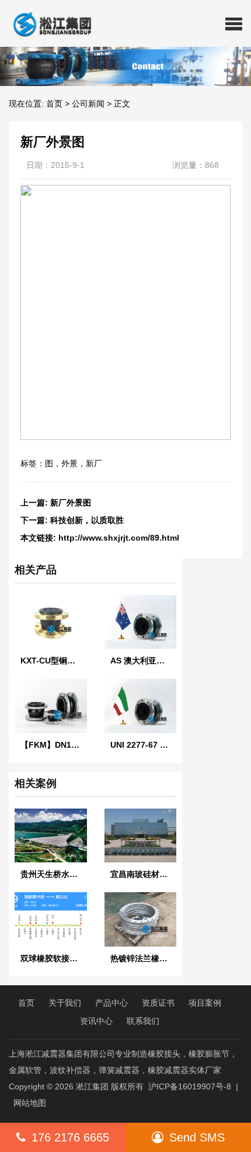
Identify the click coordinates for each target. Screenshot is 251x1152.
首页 (54, 103)
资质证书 (158, 1002)
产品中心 (111, 1002)
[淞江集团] (47, 23)
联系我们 (143, 1021)
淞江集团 (92, 1086)
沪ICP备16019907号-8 (189, 1086)
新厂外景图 (70, 502)
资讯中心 (96, 1021)
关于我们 (64, 1002)
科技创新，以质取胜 (87, 520)
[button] (233, 23)
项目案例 (205, 1002)
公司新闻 (88, 103)
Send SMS (197, 1137)
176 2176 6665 (70, 1137)
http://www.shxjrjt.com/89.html (118, 537)
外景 (69, 463)
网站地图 (29, 1103)
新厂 (94, 463)
